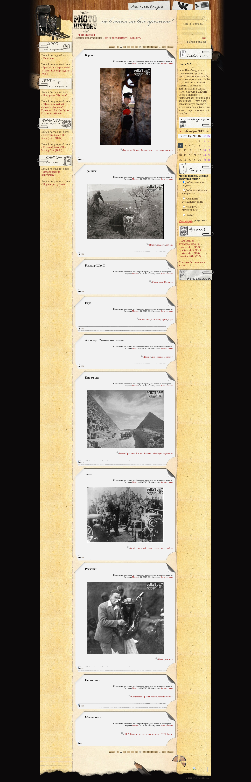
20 (156, 47)
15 (136, 47)
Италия (152, 245)
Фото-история (86, 34)
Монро (135, 63)
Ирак (160, 659)
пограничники (166, 150)
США (126, 734)
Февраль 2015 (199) (190, 243)
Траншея (90, 171)
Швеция (147, 357)
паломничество (165, 696)
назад (111, 47)
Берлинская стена (149, 150)
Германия (127, 150)
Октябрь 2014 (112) (190, 256)
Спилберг (156, 319)
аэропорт (168, 357)
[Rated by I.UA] (200, 771)
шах (161, 282)
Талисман (48, 58)
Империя (168, 282)
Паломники (92, 680)
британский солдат (153, 453)
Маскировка (93, 717)
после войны (167, 548)
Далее (170, 47)
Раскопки (91, 569)
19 (152, 47)
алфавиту (135, 37)
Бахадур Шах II (95, 265)
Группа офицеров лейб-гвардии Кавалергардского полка (56, 70)
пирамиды (168, 453)
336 (163, 47)
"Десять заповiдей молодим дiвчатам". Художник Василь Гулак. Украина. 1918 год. (55, 109)
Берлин (90, 55)
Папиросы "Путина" (55, 95)
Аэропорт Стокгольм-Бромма (104, 340)
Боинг (170, 734)
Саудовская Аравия (140, 696)
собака (169, 245)
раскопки (168, 659)
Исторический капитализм (50, 173)
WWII (163, 734)
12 (125, 47)
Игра (88, 303)
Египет (139, 453)
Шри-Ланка (144, 319)
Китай (133, 548)
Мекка (154, 696)
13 (129, 47)
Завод (88, 474)
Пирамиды (92, 377)
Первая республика (54, 184)
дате (107, 37)
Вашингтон (135, 734)
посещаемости (119, 37)
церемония (157, 357)
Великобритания (127, 453)
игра (170, 319)
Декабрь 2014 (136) (190, 250)
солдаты (161, 245)
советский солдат (145, 548)
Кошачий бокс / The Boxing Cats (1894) (53, 136)
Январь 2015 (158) (189, 247)
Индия (155, 282)
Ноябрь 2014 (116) (189, 253)
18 (148, 47)
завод (156, 548)
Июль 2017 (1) (187, 240)
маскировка (153, 734)
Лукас (164, 319)
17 (144, 47)
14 (132, 47)
